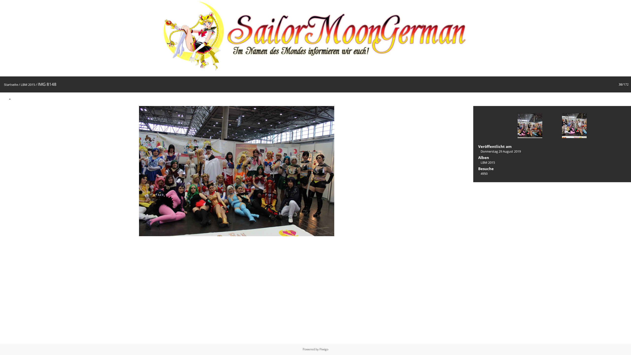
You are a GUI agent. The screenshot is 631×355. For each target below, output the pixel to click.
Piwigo (323, 349)
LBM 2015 (28, 84)
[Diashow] (17, 99)
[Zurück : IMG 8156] (614, 99)
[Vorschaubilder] (604, 99)
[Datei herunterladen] (28, 99)
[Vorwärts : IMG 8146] (624, 99)
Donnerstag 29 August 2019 (501, 151)
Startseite (11, 84)
